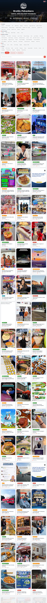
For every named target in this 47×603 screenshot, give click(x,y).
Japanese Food (39, 27)
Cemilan (18, 32)
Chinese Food (34, 27)
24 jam (22, 32)
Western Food (13, 29)
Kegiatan (21, 44)
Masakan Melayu (11, 27)
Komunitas (16, 37)
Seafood (18, 29)
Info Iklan (27, 18)
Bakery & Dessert (39, 25)
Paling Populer (13, 52)
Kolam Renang (10, 37)
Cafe (12, 25)
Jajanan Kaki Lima (32, 25)
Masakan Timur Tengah (26, 27)
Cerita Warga (16, 44)
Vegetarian (23, 29)
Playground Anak (11, 39)
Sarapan (3, 32)
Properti (16, 39)
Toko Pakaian (21, 41)
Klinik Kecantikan (4, 37)
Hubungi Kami (34, 18)
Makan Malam (13, 32)
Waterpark (33, 41)
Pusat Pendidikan (22, 39)
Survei (8, 44)
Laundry (27, 37)
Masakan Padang (18, 27)
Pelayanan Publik (26, 44)
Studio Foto (15, 41)
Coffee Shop (17, 25)
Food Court (26, 25)
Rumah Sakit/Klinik (37, 39)
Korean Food (3, 29)
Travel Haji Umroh (27, 41)
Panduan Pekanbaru (18, 18)
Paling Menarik (20, 52)
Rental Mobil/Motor (29, 39)
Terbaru (7, 52)
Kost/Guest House (22, 37)
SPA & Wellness (4, 41)
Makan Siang (8, 32)
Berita (11, 44)
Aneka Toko (38, 41)
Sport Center (10, 41)
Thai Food (8, 29)
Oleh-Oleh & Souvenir (36, 37)
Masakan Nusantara (5, 27)
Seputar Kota (4, 44)
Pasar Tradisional (4, 39)
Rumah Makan (8, 25)
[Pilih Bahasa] (44, 1)
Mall (31, 37)
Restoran (3, 25)
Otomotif (42, 37)
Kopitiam (21, 25)
